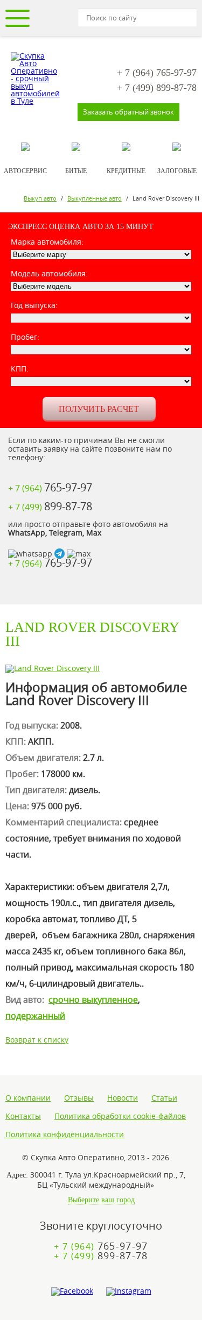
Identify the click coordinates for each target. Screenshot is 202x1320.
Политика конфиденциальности (64, 1134)
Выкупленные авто (94, 198)
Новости (122, 1098)
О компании (28, 1098)
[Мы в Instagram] (128, 1291)
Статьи (164, 1098)
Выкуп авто (40, 198)
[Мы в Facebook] (72, 1291)
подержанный (35, 1016)
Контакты (23, 1116)
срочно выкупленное (93, 999)
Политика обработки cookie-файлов (120, 1116)
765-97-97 (157, 72)
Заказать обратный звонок (128, 112)
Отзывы (79, 1098)
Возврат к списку (36, 1039)
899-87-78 (157, 87)
